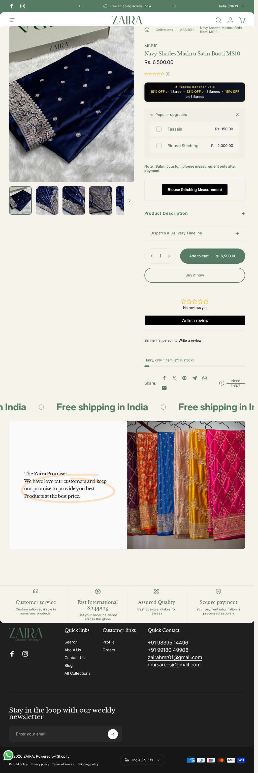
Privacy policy (40, 764)
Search (71, 642)
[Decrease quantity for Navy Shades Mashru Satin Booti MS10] (150, 256)
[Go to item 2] (47, 200)
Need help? (235, 383)
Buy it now (194, 275)
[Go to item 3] (73, 200)
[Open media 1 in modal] (71, 104)
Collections (164, 30)
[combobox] (232, 6)
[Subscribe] (113, 734)
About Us (72, 649)
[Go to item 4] (100, 200)
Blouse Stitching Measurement (195, 189)
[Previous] (80, 6)
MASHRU (186, 30)
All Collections (77, 673)
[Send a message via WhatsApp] (8, 755)
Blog (68, 665)
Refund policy (18, 764)
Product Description (194, 213)
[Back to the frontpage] (146, 29)
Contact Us (74, 657)
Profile (109, 642)
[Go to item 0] (20, 200)
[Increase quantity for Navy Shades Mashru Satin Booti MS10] (170, 256)
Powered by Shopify (53, 756)
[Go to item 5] (127, 200)
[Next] (174, 6)
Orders (109, 649)
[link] (168, 643)
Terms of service (63, 764)
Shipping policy (88, 764)
